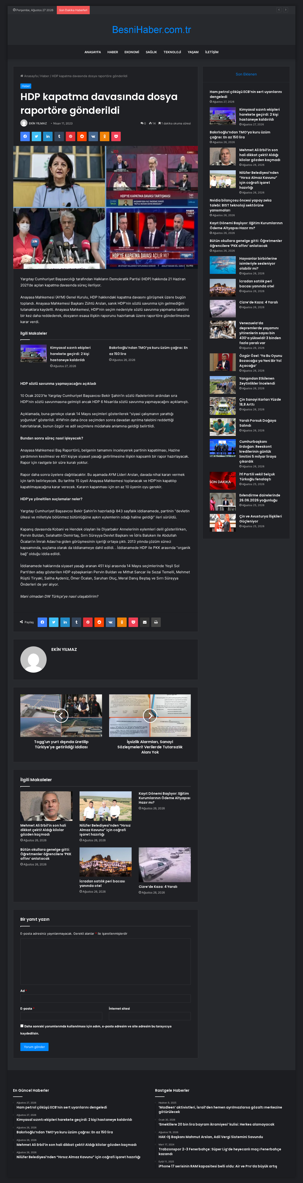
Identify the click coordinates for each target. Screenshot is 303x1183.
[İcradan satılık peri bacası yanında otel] (106, 862)
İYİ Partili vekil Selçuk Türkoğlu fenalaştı (257, 477)
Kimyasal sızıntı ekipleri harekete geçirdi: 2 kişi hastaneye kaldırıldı (70, 353)
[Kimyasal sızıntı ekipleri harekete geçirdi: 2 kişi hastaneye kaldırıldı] (34, 353)
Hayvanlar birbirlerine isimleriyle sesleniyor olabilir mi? (258, 263)
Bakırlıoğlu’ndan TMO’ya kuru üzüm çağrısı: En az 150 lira (133, 10)
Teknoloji (172, 52)
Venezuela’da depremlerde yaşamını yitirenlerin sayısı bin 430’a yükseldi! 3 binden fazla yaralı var (260, 333)
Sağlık (151, 52)
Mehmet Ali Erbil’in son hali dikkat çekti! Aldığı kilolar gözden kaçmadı (43, 830)
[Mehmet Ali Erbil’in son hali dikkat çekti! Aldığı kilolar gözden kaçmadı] (46, 806)
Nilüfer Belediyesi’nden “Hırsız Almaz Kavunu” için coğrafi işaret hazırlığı (105, 830)
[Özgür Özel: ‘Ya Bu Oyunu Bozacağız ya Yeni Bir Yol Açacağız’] (223, 362)
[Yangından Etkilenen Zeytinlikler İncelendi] (223, 385)
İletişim (211, 52)
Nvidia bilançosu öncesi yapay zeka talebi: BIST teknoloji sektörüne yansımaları (241, 205)
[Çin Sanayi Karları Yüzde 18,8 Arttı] (223, 406)
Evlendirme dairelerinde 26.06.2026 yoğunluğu (259, 498)
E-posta (27, 1008)
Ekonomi (132, 52)
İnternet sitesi (119, 1008)
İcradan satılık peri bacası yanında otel (102, 883)
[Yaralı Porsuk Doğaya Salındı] (223, 427)
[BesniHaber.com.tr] (151, 29)
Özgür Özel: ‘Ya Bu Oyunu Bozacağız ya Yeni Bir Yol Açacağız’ (260, 360)
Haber (112, 52)
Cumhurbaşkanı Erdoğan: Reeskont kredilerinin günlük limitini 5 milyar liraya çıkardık (257, 451)
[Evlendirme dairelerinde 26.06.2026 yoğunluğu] (223, 502)
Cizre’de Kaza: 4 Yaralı (158, 886)
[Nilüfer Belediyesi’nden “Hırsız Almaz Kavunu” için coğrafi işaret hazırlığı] (106, 806)
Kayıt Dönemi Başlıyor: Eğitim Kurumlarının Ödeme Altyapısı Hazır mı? (164, 798)
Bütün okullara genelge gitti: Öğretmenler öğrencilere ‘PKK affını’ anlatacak (45, 854)
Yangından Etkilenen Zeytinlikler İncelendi (257, 381)
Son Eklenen (246, 74)
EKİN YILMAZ (38, 123)
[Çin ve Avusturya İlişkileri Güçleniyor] (223, 523)
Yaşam (193, 52)
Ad (23, 991)
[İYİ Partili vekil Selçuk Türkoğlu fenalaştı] (223, 481)
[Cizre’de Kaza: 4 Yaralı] (165, 864)
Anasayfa (93, 52)
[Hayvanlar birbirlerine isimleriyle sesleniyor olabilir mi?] (223, 265)
